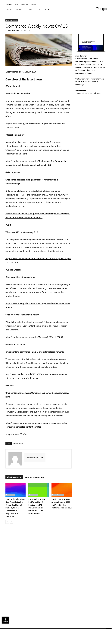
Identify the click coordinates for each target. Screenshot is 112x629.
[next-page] (11, 522)
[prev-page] (7, 522)
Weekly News (18, 443)
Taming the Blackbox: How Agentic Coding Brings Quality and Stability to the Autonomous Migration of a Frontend (15, 508)
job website (86, 93)
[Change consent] (5, 620)
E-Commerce (10, 495)
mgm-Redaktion (13, 30)
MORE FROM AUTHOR (34, 477)
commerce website (89, 79)
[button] (49, 9)
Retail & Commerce (11, 20)
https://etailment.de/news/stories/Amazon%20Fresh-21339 (34, 337)
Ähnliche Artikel (14, 477)
